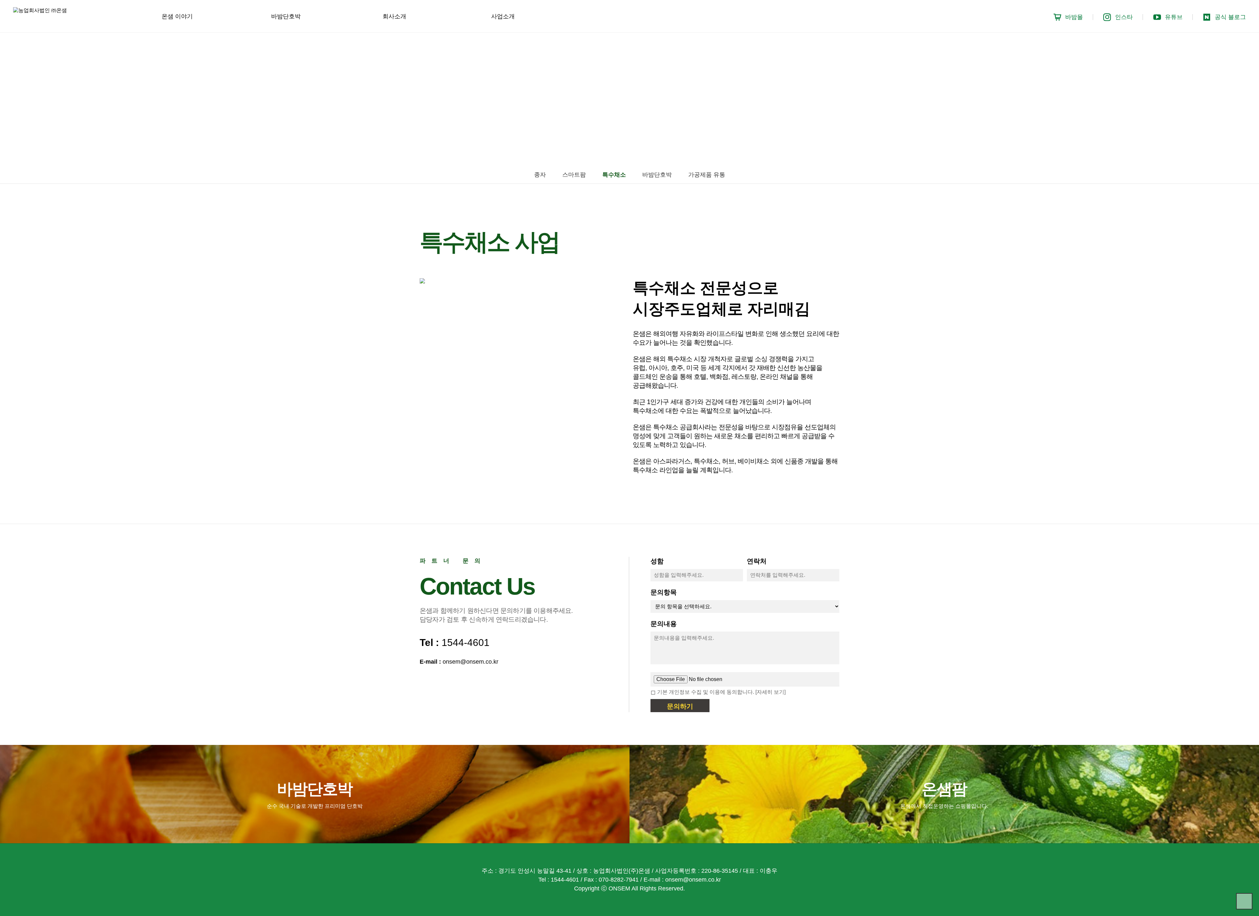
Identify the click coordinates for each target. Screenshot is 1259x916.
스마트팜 (574, 174)
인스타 (1124, 17)
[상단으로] (1244, 901)
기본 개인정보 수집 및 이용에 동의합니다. (706, 692)
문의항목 (663, 592)
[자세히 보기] (770, 692)
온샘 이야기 (177, 16)
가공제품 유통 (706, 174)
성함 (657, 561)
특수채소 (614, 174)
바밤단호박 (286, 16)
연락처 (757, 561)
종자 (540, 174)
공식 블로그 (1230, 17)
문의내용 (663, 623)
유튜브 (1174, 17)
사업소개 (503, 16)
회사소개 (394, 16)
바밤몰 (1074, 17)
